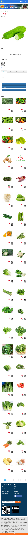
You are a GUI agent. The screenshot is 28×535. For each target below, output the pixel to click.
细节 (3, 84)
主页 (1, 11)
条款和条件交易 (5, 491)
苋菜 (9, 185)
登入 (15, 486)
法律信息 (4, 87)
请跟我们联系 (5, 493)
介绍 (3, 486)
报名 (15, 489)
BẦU (6, 59)
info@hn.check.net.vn (9, 531)
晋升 (3, 90)
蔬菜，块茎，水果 (6, 11)
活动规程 (4, 489)
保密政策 (16, 491)
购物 (22, 1)
